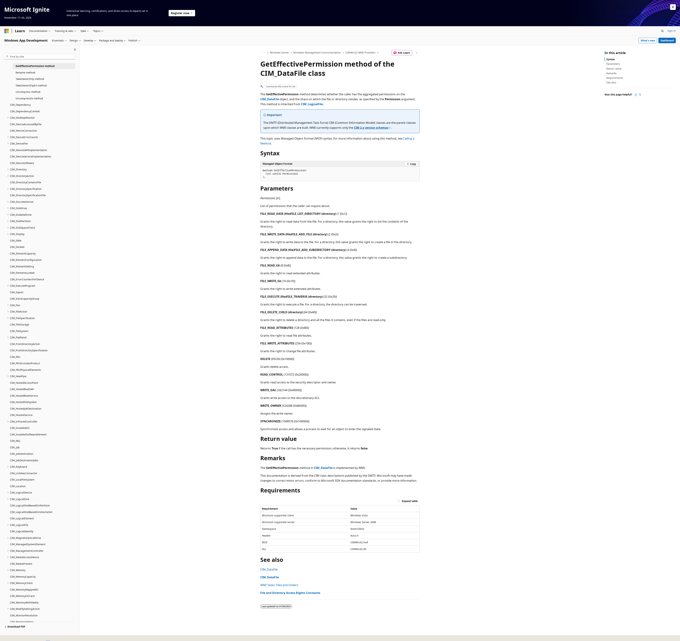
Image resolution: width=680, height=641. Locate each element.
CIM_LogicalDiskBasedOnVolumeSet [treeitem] (31, 512)
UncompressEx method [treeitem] (29, 98)
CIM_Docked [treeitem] (17, 247)
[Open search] (662, 31)
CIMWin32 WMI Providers (360, 52)
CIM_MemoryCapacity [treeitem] (23, 576)
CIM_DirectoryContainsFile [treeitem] (25, 182)
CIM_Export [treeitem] (16, 292)
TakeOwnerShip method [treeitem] (30, 79)
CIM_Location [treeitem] (18, 486)
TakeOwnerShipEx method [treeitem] (31, 85)
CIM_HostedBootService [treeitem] (24, 395)
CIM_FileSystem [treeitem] (19, 331)
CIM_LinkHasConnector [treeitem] (23, 473)
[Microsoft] (6, 31)
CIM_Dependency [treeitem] (20, 104)
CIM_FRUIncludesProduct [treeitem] (25, 363)
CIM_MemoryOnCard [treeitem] (22, 596)
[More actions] (416, 53)
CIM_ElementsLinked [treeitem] (22, 272)
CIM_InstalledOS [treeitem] (20, 428)
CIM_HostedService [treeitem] (21, 415)
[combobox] (39, 56)
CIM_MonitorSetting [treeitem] (22, 621)
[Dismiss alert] (673, 7)
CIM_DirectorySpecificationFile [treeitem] (28, 195)
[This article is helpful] (636, 95)
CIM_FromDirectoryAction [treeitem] (25, 344)
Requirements (614, 78)
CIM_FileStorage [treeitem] (19, 324)
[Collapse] (75, 49)
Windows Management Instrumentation (317, 52)
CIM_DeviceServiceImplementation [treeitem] (30, 156)
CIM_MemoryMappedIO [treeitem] (24, 589)
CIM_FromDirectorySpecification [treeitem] (29, 350)
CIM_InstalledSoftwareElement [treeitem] (28, 434)
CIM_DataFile (269, 569)
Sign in (671, 30)
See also (611, 82)
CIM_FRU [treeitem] (15, 357)
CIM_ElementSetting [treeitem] (22, 266)
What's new (648, 40)
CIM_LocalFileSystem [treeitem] (22, 479)
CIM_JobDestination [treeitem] (21, 453)
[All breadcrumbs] (263, 53)
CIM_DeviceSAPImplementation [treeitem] (28, 150)
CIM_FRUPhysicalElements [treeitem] (25, 369)
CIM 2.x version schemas (371, 128)
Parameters (613, 64)
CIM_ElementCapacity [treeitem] (23, 253)
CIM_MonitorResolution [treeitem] (24, 615)
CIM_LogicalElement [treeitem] (22, 518)
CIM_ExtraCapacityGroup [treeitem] (24, 298)
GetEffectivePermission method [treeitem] (35, 66)
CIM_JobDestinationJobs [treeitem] (24, 460)
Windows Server (279, 52)
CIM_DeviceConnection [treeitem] (23, 130)
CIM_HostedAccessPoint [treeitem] (24, 382)
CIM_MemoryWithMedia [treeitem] (24, 602)
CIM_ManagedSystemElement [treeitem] (27, 544)
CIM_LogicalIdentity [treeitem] (21, 531)
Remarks (611, 73)
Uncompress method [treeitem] (28, 91)
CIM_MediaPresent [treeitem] (21, 563)
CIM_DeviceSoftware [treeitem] (22, 163)
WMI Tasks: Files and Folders (279, 585)
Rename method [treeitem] (25, 72)
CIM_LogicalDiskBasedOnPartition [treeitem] (30, 505)
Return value (614, 68)
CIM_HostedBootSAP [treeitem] (22, 389)
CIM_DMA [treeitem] (15, 240)
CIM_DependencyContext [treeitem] (25, 111)
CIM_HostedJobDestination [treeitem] (25, 408)
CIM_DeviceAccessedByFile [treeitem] (25, 124)
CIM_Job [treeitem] (15, 447)
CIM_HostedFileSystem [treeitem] (23, 402)
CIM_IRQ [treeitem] (15, 441)
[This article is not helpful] (640, 95)
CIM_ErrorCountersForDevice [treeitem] (27, 279)
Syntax (610, 59)
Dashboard (667, 40)
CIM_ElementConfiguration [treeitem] (26, 260)
